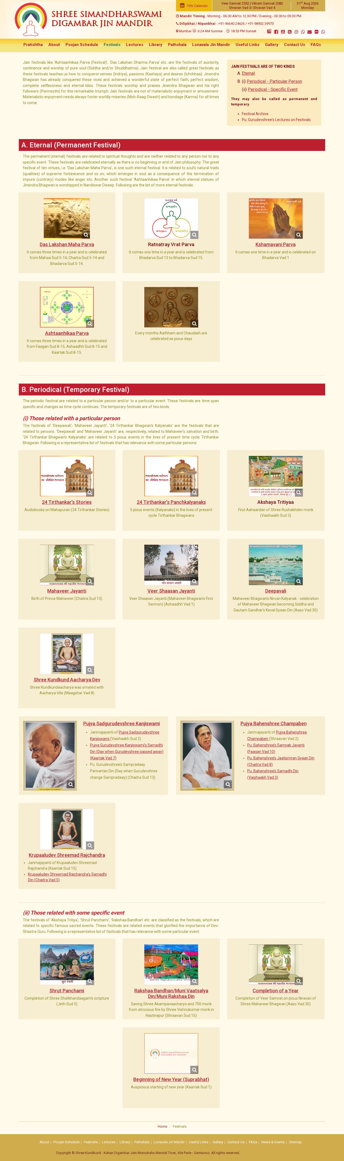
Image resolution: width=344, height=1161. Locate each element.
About (54, 44)
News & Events (273, 1142)
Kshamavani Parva (276, 244)
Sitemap (295, 1142)
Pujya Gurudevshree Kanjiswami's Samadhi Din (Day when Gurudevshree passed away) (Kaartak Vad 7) (126, 751)
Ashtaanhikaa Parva (67, 333)
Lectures (134, 44)
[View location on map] (269, 31)
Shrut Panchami (66, 990)
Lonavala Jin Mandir (211, 44)
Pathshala (177, 44)
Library (155, 44)
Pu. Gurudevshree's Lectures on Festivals (276, 120)
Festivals (112, 44)
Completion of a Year (276, 990)
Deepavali (275, 591)
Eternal (248, 73)
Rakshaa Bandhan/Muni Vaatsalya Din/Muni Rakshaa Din (171, 993)
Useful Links (247, 44)
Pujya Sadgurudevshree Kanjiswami (121, 723)
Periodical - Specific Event (273, 89)
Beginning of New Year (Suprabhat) (171, 1079)
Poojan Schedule (82, 44)
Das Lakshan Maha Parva (67, 244)
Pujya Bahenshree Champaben (274, 723)
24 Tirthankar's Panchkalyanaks (171, 502)
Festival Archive (255, 114)
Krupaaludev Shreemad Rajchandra (67, 855)
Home (162, 1126)
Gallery (271, 44)
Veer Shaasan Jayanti (171, 591)
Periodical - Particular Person (274, 81)
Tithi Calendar (197, 6)
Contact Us (294, 44)
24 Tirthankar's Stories (67, 502)
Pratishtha (33, 44)
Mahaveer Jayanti (66, 591)
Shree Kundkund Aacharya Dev (67, 679)
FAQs (316, 44)
